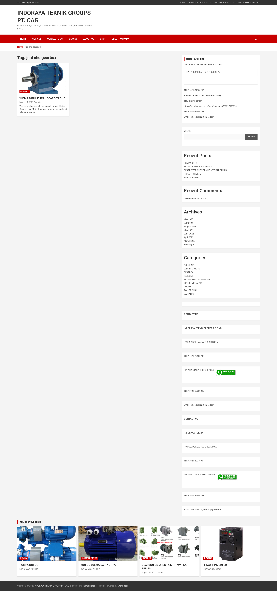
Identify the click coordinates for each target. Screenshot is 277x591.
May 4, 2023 (208, 569)
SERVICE (192, 2)
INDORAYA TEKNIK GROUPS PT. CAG (51, 586)
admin (38, 102)
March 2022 (189, 241)
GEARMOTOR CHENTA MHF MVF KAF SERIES (205, 170)
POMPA (187, 286)
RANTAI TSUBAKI (192, 177)
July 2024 (188, 223)
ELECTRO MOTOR (252, 2)
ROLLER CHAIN (191, 290)
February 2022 (190, 244)
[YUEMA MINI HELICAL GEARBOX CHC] (43, 79)
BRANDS (218, 2)
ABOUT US (229, 2)
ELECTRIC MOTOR (192, 268)
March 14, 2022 (26, 102)
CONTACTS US (205, 2)
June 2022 (189, 233)
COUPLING (189, 265)
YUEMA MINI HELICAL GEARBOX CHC (42, 98)
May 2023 (188, 230)
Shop (239, 2)
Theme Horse (88, 586)
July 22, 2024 (87, 569)
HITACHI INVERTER (193, 174)
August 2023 (190, 226)
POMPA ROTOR (191, 163)
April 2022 (188, 237)
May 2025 (188, 219)
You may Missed (30, 521)
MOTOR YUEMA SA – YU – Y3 (198, 166)
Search (187, 131)
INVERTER (188, 276)
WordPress (123, 586)
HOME (182, 2)
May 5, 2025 (24, 569)
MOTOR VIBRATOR (193, 283)
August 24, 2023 (149, 572)
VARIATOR (189, 294)
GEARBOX (24, 91)
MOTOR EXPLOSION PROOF (197, 279)
